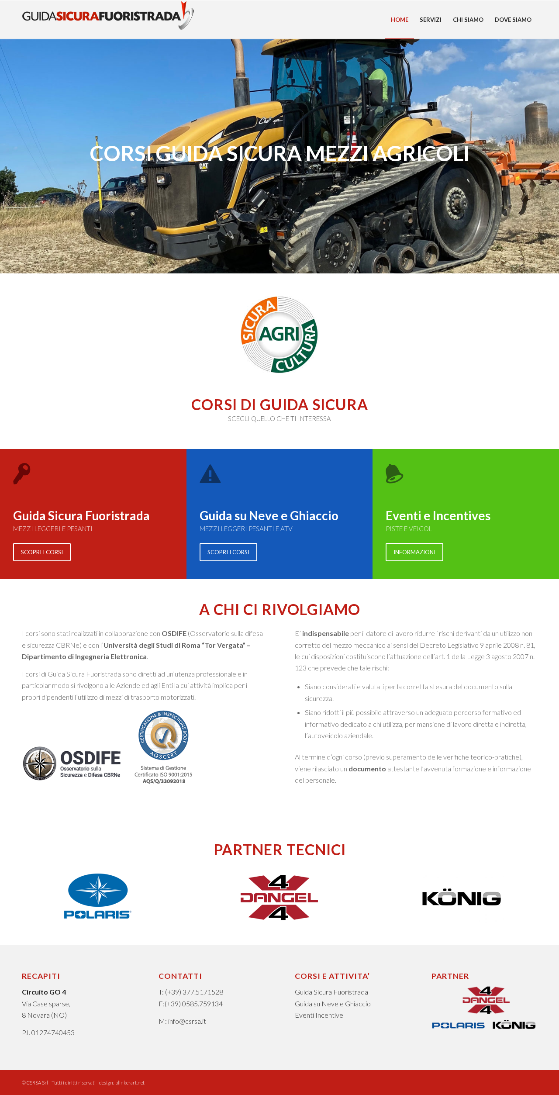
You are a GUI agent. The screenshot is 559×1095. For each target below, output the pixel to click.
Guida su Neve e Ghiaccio (333, 1003)
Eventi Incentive (319, 1015)
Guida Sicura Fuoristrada (331, 992)
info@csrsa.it (187, 1021)
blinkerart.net (130, 1082)
